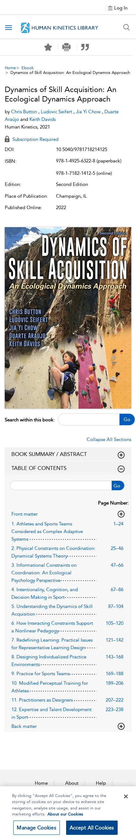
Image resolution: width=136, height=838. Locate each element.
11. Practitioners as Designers (42, 700)
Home (10, 67)
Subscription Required (35, 139)
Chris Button (24, 112)
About (71, 783)
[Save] (48, 47)
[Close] (126, 796)
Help (101, 783)
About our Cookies (65, 814)
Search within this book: (30, 420)
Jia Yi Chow (89, 112)
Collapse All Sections (109, 439)
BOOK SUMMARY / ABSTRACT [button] (49, 454)
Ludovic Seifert (57, 112)
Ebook (28, 67)
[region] (68, 812)
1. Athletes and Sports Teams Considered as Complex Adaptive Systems (47, 531)
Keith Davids (42, 119)
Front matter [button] (24, 514)
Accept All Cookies (92, 828)
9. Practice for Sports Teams (40, 673)
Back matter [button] (24, 726)
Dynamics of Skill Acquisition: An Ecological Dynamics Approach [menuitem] (70, 72)
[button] (66, 47)
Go (127, 419)
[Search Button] (126, 27)
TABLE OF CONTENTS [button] (38, 468)
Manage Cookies (36, 828)
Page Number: (113, 503)
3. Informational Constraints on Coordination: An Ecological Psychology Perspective (44, 572)
